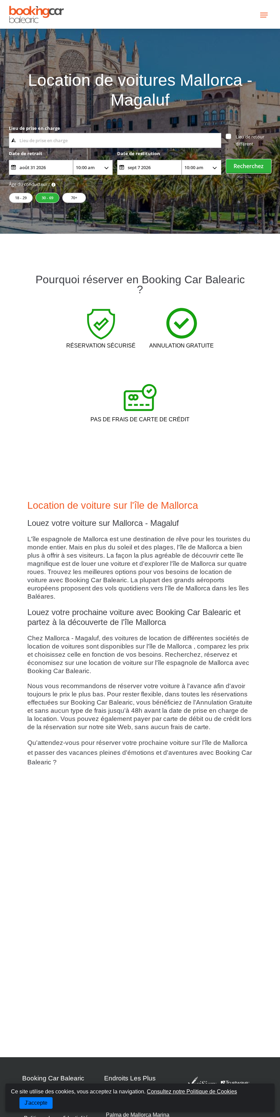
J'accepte (36, 1103)
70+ (74, 197)
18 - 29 (21, 197)
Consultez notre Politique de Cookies (192, 1091)
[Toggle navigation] (264, 14)
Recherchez (249, 166)
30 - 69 (47, 197)
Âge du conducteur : (29, 184)
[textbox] (115, 140)
